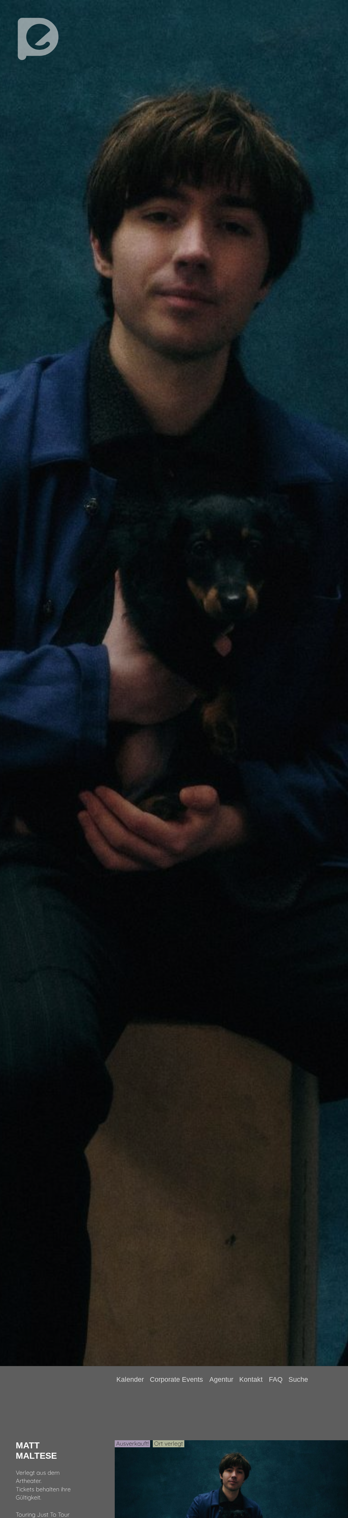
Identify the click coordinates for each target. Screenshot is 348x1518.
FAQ (275, 1379)
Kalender (130, 1379)
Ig (336, 1379)
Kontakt (251, 1379)
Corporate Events (176, 1379)
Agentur (221, 1379)
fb (327, 1379)
